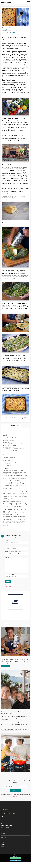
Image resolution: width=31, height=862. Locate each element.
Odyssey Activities (5, 827)
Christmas (3, 849)
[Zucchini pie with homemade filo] (15, 106)
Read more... (5, 666)
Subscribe (15, 790)
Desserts (3, 844)
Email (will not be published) (12, 546)
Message (7, 557)
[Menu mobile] (28, 2)
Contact (3, 830)
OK (15, 858)
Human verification (9, 574)
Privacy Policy (15, 860)
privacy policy (8, 586)
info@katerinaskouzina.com (8, 811)
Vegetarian (3, 837)
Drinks (2, 846)
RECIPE (5, 425)
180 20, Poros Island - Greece (9, 813)
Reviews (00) (15, 425)
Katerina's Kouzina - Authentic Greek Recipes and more (7, 2)
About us (3, 821)
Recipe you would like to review (13, 551)
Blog (2, 823)
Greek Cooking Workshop (7, 825)
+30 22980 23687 (6, 809)
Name (6, 540)
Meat (2, 842)
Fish (2, 840)
